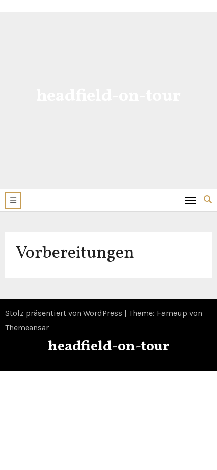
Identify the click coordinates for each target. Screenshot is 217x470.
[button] (13, 200)
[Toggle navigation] (191, 200)
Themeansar (27, 327)
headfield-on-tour (108, 96)
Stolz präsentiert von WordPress (64, 313)
